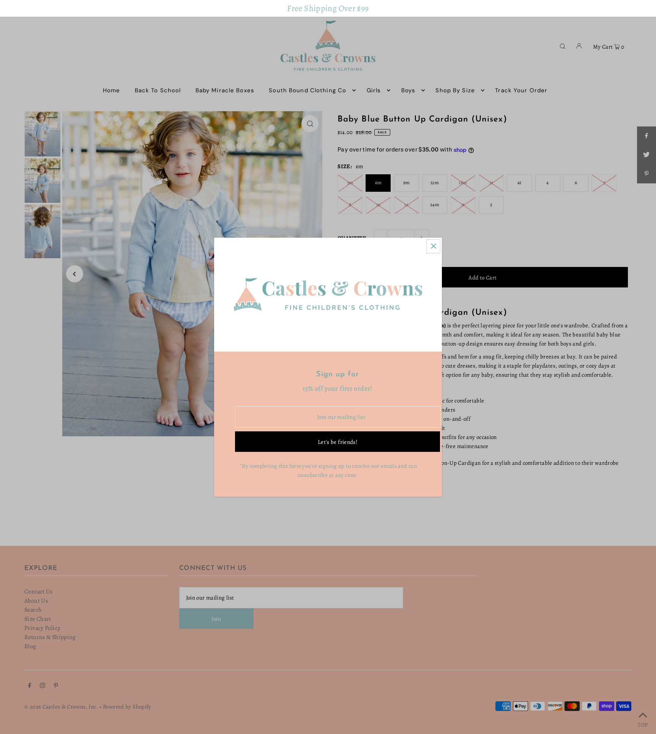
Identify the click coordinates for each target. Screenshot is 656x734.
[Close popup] (433, 246)
